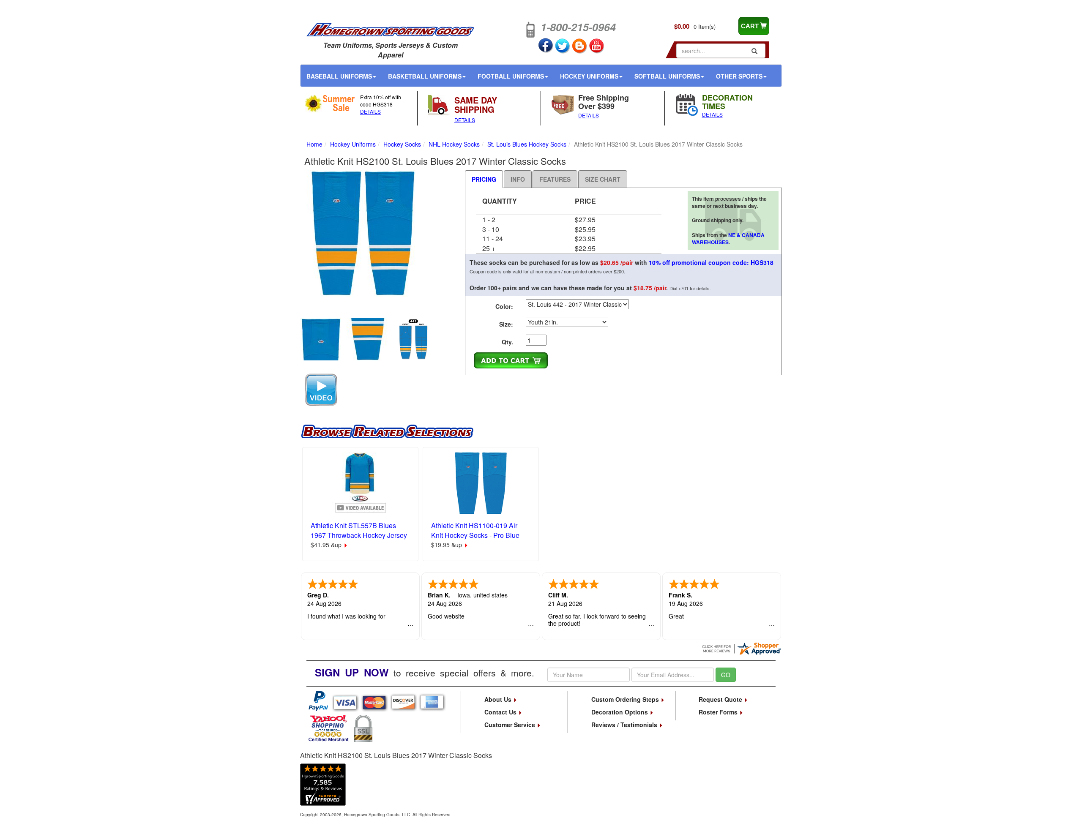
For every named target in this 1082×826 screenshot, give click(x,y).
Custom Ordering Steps (626, 699)
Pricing (484, 179)
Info (518, 179)
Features (555, 179)
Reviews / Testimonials (625, 724)
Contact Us (501, 712)
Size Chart (602, 179)
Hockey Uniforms (589, 76)
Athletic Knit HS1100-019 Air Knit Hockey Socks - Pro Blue (475, 530)
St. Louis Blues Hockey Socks (526, 144)
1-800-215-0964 (578, 27)
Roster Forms (719, 712)
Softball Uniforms (667, 76)
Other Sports (739, 76)
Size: (506, 324)
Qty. (507, 342)
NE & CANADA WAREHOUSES (728, 238)
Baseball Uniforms (339, 76)
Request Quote (721, 699)
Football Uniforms (511, 76)
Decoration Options (620, 712)
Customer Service (510, 724)
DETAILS (370, 111)
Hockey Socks (402, 144)
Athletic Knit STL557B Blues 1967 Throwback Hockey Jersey (359, 530)
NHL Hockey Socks (454, 144)
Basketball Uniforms (425, 76)
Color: (504, 306)
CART (750, 26)
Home (314, 144)
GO (725, 675)
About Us (498, 699)
